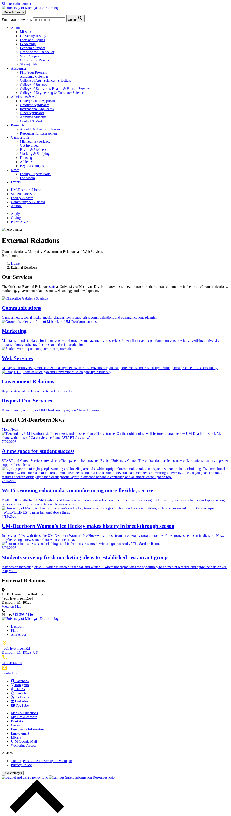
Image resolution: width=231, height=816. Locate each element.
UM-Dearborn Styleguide (57, 410)
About (15, 28)
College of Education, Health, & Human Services (55, 89)
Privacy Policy (21, 765)
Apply (15, 214)
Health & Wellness (33, 149)
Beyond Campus (32, 166)
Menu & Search (14, 12)
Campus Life (20, 137)
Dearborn (17, 626)
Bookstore (18, 721)
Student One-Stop (23, 194)
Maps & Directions (24, 713)
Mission (25, 32)
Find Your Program (33, 72)
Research (17, 125)
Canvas (16, 725)
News (15, 170)
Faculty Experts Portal (35, 174)
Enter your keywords (17, 19)
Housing (26, 158)
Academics (19, 68)
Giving (16, 218)
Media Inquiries (88, 410)
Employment (20, 733)
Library (16, 737)
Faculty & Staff (22, 198)
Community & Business (28, 202)
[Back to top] (35, 812)
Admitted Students (33, 117)
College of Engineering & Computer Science (52, 93)
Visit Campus (29, 56)
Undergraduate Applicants (38, 101)
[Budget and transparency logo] (25, 777)
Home (15, 263)
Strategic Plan (29, 64)
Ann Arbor (18, 634)
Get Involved (29, 145)
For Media (27, 178)
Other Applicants (32, 113)
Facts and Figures (32, 40)
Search (75, 18)
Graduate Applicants (34, 105)
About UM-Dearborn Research (42, 129)
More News (10, 429)
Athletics (26, 162)
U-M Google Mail (24, 741)
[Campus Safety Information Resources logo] (82, 777)
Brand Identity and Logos (20, 410)
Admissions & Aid (24, 97)
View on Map (11, 606)
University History (33, 36)
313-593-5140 (23, 614)
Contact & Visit (31, 121)
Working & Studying (35, 154)
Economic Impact (32, 48)
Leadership (28, 44)
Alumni (16, 206)
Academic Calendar (34, 76)
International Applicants (37, 109)
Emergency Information (28, 729)
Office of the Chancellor (37, 52)
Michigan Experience (35, 141)
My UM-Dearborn (24, 717)
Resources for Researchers (39, 133)
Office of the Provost (35, 60)
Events (16, 182)
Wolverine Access (23, 745)
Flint (14, 630)
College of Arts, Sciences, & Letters (45, 80)
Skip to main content (16, 4)
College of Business (34, 84)
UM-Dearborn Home (26, 190)
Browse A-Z (20, 222)
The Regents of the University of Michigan (41, 761)
